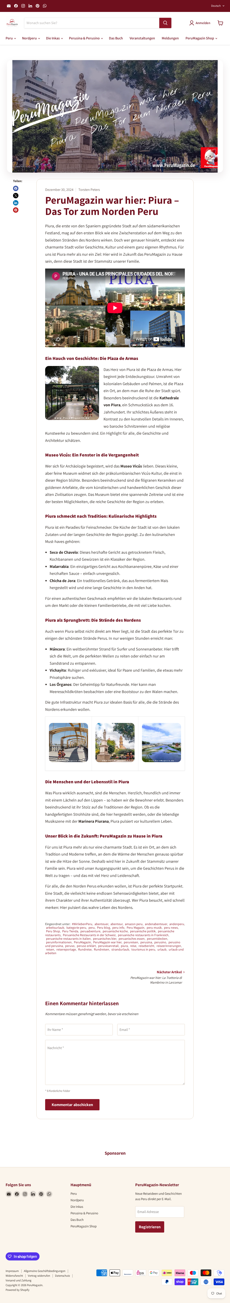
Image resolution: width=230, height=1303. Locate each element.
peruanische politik (143, 931)
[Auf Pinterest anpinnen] (15, 210)
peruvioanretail (108, 946)
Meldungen (170, 38)
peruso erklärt (86, 946)
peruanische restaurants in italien (68, 939)
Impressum (12, 1271)
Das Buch (116, 38)
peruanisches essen (132, 939)
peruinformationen (59, 942)
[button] (200, 23)
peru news (171, 928)
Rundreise (85, 949)
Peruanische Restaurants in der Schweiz (89, 935)
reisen (50, 949)
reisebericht (146, 946)
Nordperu (30, 38)
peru (91, 928)
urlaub (161, 949)
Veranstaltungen (142, 38)
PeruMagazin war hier (107, 942)
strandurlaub (120, 949)
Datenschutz (62, 1276)
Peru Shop (53, 931)
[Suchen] (165, 23)
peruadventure (90, 931)
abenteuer (101, 924)
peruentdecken (157, 939)
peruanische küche (115, 931)
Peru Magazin (135, 928)
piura (124, 946)
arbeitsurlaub (55, 928)
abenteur (117, 924)
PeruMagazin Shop (200, 38)
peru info (118, 928)
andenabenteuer (156, 924)
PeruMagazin (82, 942)
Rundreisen (101, 949)
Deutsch (216, 6)
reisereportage (66, 949)
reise (133, 946)
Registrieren (150, 1226)
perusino (160, 942)
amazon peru (134, 924)
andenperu (176, 924)
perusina (146, 942)
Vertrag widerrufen (39, 1276)
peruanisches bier (104, 939)
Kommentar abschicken (72, 1104)
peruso (70, 946)
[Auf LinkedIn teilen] (15, 202)
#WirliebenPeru (82, 924)
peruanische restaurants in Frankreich (143, 935)
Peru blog (103, 928)
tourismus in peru (143, 949)
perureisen (131, 942)
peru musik (154, 928)
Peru (9, 38)
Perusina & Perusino (84, 38)
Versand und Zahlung (18, 1280)
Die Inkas (53, 38)
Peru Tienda (70, 931)
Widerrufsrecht (14, 1276)
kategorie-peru (76, 928)
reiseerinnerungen (169, 946)
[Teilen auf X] (15, 195)
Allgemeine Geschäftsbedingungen (44, 1271)
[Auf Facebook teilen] (15, 188)
